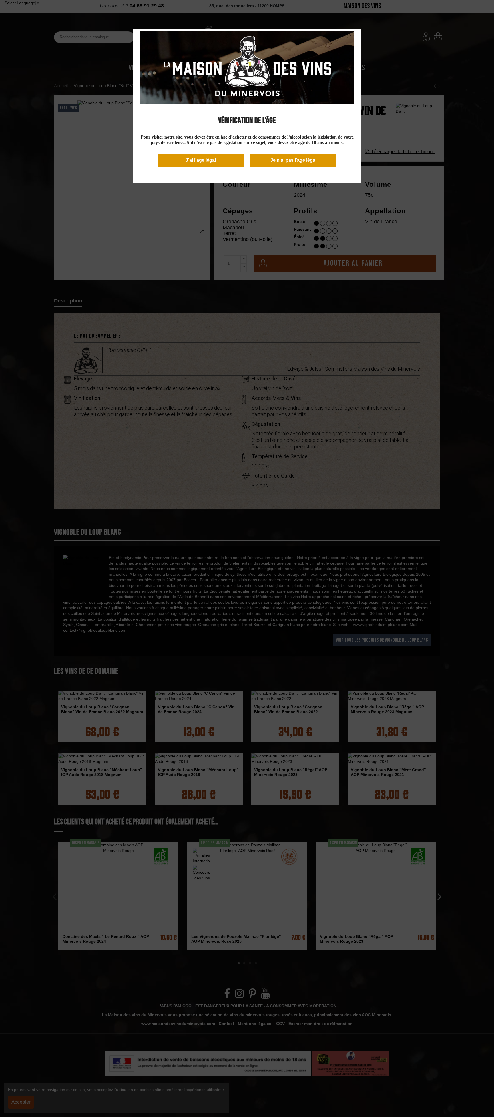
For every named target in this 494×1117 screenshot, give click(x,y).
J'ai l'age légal (201, 160)
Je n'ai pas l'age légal (293, 160)
